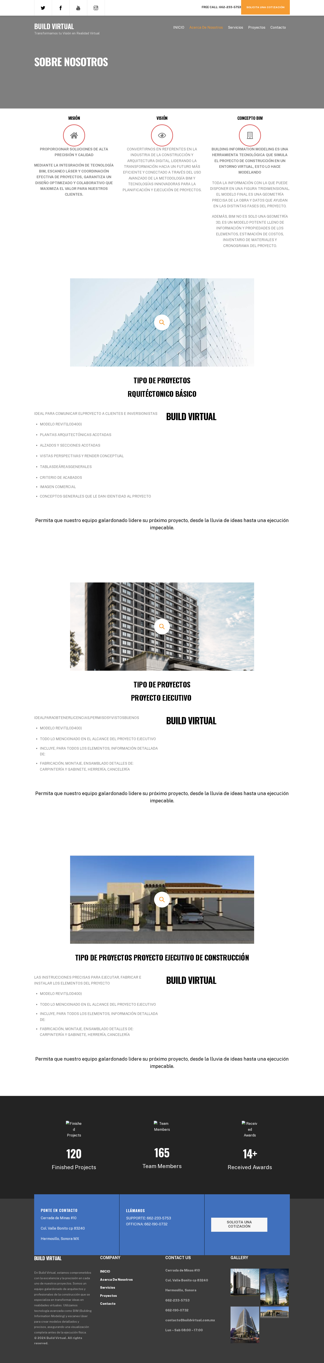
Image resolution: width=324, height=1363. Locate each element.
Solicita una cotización (265, 7)
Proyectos (256, 27)
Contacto (278, 27)
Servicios (235, 27)
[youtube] (78, 7)
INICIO (178, 27)
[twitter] (43, 7)
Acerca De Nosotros (206, 27)
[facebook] (60, 7)
